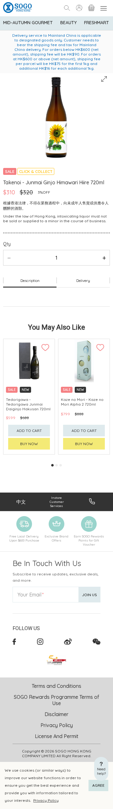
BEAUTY (68, 22)
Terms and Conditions (56, 686)
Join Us (89, 594)
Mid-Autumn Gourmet (28, 22)
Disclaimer (56, 714)
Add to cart (29, 430)
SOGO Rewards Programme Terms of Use (56, 700)
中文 (21, 502)
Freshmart (96, 22)
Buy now (29, 443)
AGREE (98, 785)
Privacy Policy (46, 800)
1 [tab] (52, 465)
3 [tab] (60, 465)
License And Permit (56, 736)
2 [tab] (56, 465)
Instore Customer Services (57, 502)
